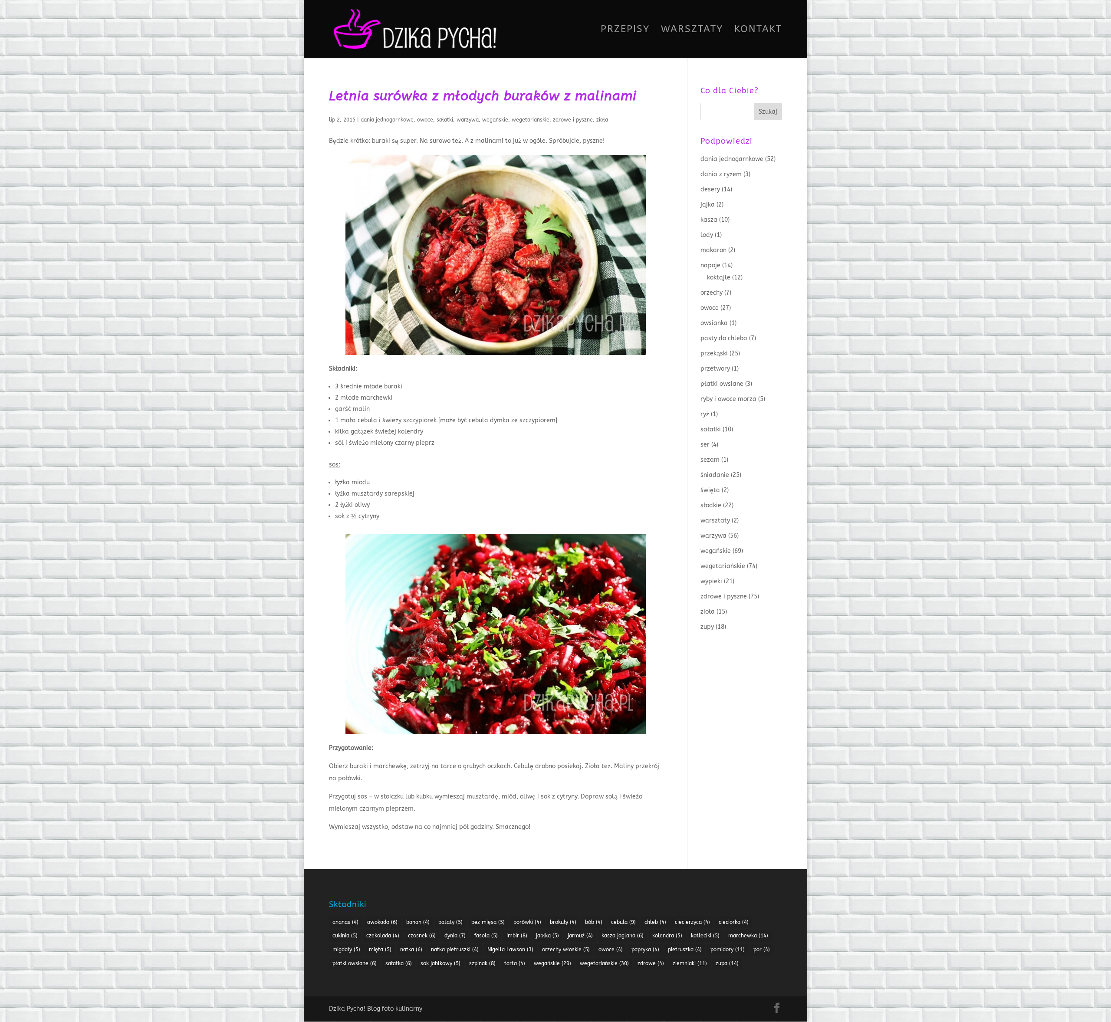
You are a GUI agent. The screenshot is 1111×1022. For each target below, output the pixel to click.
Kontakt (758, 30)
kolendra (667, 936)
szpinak (482, 963)
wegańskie (495, 120)
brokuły (563, 922)
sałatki (445, 120)
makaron (713, 250)
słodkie (710, 505)
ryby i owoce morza (728, 399)
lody (706, 235)
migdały (346, 949)
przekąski (714, 353)
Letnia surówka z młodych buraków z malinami (483, 96)
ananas (345, 922)
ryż (704, 414)
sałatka (398, 963)
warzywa (468, 120)
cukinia (345, 936)
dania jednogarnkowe (387, 120)
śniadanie (714, 475)
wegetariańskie (530, 120)
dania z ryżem (721, 174)
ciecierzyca (692, 922)
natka (411, 949)
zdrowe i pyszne (573, 120)
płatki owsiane (721, 384)
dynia (455, 936)
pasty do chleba (723, 338)
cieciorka (734, 922)
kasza (708, 219)
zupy (707, 627)
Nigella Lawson (510, 949)
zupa (727, 963)
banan (418, 922)
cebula (623, 922)
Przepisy (625, 30)
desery (710, 189)
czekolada (382, 936)
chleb (655, 922)
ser (705, 444)
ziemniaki (690, 963)
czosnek (422, 936)
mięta (380, 949)
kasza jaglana (623, 936)
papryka (645, 949)
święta (710, 490)
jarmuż (580, 936)
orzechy (711, 292)
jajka (707, 204)
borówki (527, 922)
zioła (602, 120)
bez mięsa (488, 922)
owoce (425, 120)
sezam (710, 459)
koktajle (718, 277)
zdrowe (651, 963)
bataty (450, 922)
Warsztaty (692, 30)
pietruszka (685, 949)
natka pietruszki (455, 949)
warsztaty (715, 520)
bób (593, 922)
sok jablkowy (440, 963)
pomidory (727, 949)
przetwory (715, 368)
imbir (516, 936)
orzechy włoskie (566, 949)
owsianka (714, 323)
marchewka (748, 936)
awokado (382, 922)
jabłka (547, 936)
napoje (710, 265)
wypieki (711, 581)
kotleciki (705, 936)
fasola (486, 936)
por (761, 949)
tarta (514, 963)
